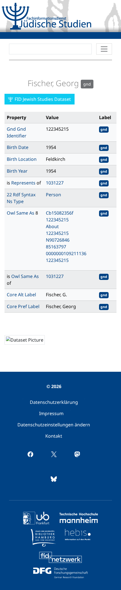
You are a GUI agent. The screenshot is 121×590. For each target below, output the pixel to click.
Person (53, 195)
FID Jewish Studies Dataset (42, 99)
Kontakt (53, 436)
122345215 (57, 220)
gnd (103, 129)
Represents (24, 183)
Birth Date (17, 147)
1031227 (55, 183)
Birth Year (17, 171)
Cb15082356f (59, 213)
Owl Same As (21, 213)
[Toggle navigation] (104, 49)
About (52, 226)
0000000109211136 (66, 253)
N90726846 (58, 240)
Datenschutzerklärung (54, 402)
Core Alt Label (21, 294)
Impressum (51, 413)
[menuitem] (53, 402)
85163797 (56, 247)
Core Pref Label (23, 306)
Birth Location (22, 159)
